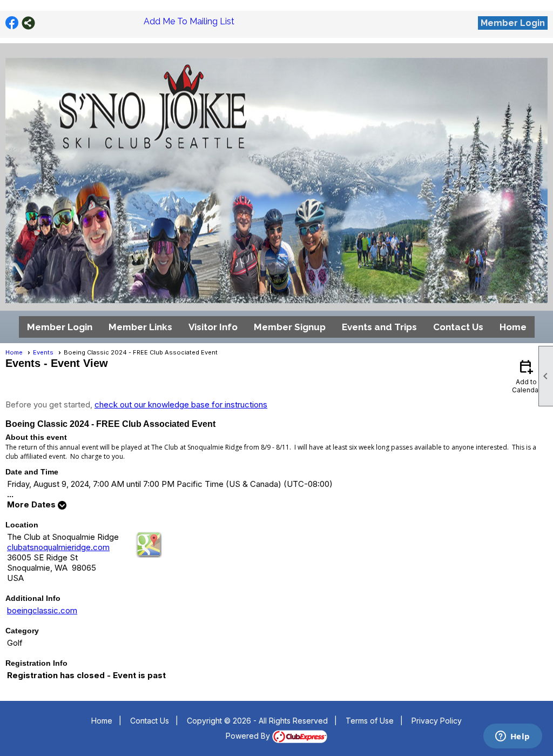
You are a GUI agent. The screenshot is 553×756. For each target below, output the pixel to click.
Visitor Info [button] (213, 327)
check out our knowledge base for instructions (181, 404)
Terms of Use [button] (370, 720)
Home (513, 327)
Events (43, 352)
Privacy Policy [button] (437, 720)
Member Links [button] (140, 327)
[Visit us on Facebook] (12, 23)
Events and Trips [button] (379, 327)
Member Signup (290, 327)
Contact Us (458, 327)
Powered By (249, 735)
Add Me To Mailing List (189, 21)
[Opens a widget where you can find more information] (512, 737)
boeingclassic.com (42, 610)
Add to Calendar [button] (526, 376)
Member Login (513, 23)
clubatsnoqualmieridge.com (58, 547)
